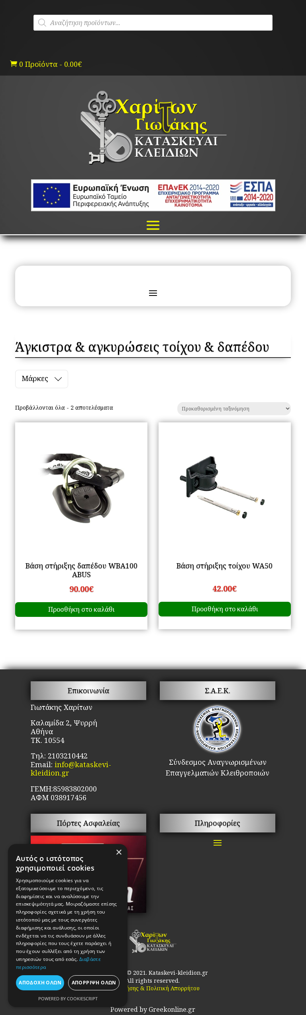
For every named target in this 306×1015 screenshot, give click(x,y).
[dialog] (68, 925)
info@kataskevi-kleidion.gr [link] (71, 769)
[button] (153, 224)
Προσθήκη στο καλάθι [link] (81, 609)
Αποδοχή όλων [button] (40, 982)
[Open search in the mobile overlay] (153, 23)
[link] (153, 164)
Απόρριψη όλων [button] (94, 982)
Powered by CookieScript (68, 998)
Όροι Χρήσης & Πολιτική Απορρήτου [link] (153, 988)
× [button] (119, 853)
